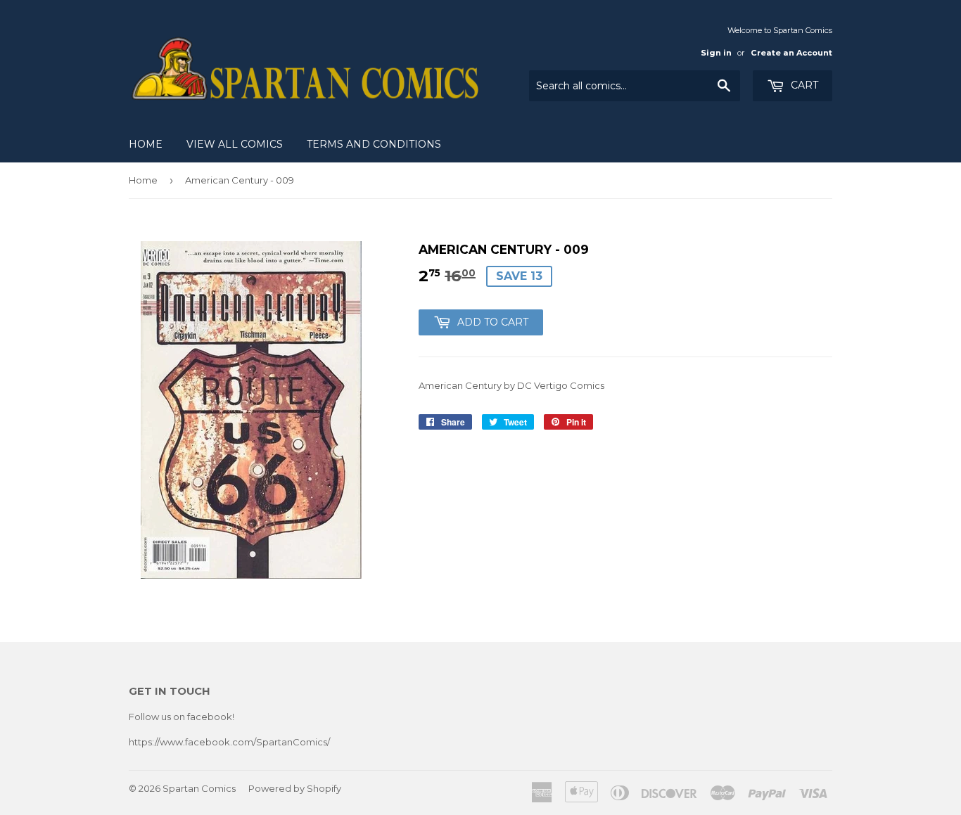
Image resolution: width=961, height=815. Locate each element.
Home (146, 144)
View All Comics (234, 144)
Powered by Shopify (294, 788)
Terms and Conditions (374, 144)
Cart (803, 85)
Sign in (716, 53)
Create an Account (791, 53)
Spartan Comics (199, 788)
